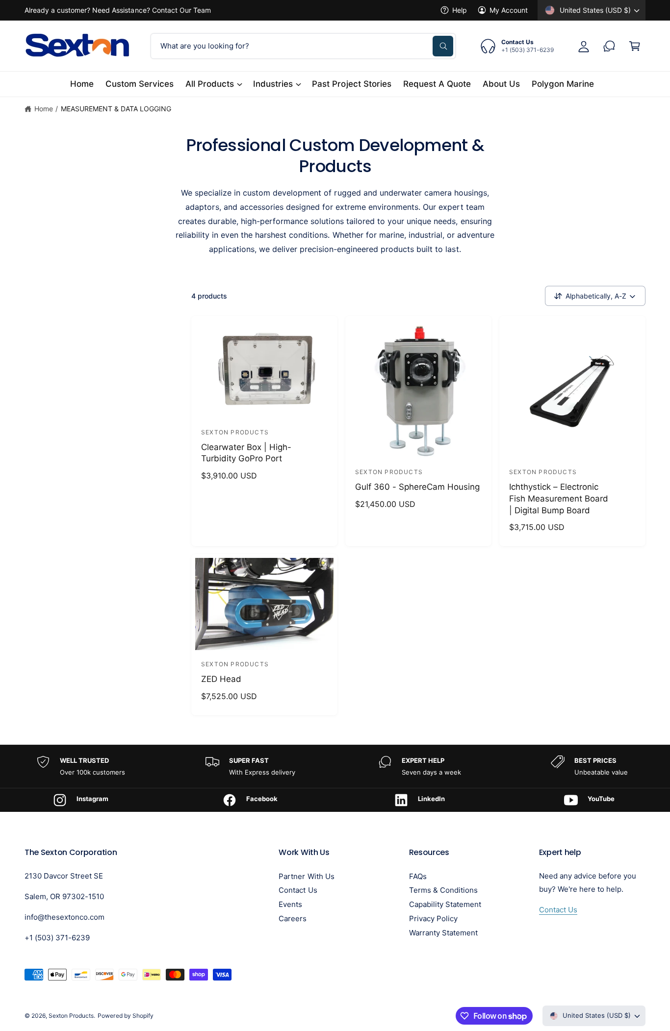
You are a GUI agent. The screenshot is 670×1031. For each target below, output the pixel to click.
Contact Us (298, 890)
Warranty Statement (443, 932)
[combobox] (303, 46)
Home (43, 108)
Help (459, 10)
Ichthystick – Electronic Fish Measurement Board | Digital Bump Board (558, 498)
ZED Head (221, 679)
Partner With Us (306, 876)
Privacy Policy (433, 918)
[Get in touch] (609, 46)
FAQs (418, 876)
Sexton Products (71, 1015)
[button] (634, 46)
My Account (509, 10)
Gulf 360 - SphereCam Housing (417, 487)
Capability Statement (445, 904)
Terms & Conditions (443, 890)
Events (290, 904)
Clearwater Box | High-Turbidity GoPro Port (246, 453)
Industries (273, 84)
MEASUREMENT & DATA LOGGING (116, 108)
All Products (209, 84)
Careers (293, 918)
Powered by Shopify (125, 1015)
